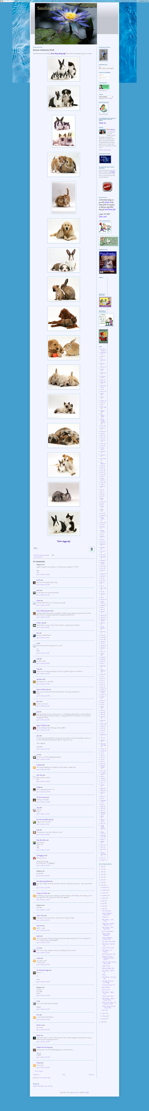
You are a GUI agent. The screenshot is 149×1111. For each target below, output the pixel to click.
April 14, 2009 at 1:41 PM (42, 824)
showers (102, 749)
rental (101, 715)
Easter (38, 557)
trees (101, 810)
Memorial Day (102, 620)
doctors (102, 474)
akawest (38, 936)
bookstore (102, 428)
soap (101, 759)
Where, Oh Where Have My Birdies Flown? (109, 963)
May (103, 906)
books (101, 426)
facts (101, 492)
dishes (101, 472)
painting (102, 657)
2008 (102, 1022)
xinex (37, 712)
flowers (102, 510)
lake (101, 592)
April (37, 633)
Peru (101, 664)
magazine (102, 605)
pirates (102, 674)
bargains (102, 401)
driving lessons (102, 479)
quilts (101, 701)
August (104, 898)
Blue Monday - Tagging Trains (108, 993)
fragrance (102, 515)
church (102, 444)
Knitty (38, 669)
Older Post (91, 1075)
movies (102, 637)
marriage (102, 612)
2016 (102, 867)
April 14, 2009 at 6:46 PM (43, 931)
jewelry (102, 576)
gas (101, 534)
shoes (101, 738)
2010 (102, 883)
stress (101, 783)
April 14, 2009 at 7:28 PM (43, 943)
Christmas (102, 440)
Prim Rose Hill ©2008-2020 (43, 820)
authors (102, 391)
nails (101, 644)
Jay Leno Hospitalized (107, 931)
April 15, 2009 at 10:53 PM (43, 1057)
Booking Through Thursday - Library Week (108, 1007)
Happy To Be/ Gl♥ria (41, 726)
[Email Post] (53, 555)
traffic (101, 806)
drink (101, 476)
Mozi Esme (39, 926)
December (104, 888)
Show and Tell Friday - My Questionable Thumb (109, 1003)
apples (101, 380)
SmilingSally (111, 130)
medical (102, 615)
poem (101, 679)
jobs (101, 578)
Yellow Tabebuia (106, 987)
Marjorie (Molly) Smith (42, 690)
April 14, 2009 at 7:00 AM (42, 628)
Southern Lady (40, 623)
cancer (101, 436)
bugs (101, 434)
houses (102, 568)
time (101, 804)
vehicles (102, 816)
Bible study (103, 407)
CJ (37, 643)
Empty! (104, 975)
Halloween (103, 557)
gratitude (102, 548)
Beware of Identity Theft (108, 968)
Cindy (37, 659)
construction (103, 459)
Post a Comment (39, 1071)
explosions (102, 486)
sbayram (77, 1093)
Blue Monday (102, 415)
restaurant (102, 720)
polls (101, 681)
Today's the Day (106, 966)
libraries (102, 600)
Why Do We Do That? (108, 948)
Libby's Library (40, 916)
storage (102, 779)
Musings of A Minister (41, 893)
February (104, 1016)
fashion (102, 502)
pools (101, 683)
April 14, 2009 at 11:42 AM (43, 770)
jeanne (37, 736)
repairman (102, 717)
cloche (101, 446)
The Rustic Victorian (41, 797)
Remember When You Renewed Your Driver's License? (108, 958)
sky (101, 753)
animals (102, 369)
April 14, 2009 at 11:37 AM (43, 759)
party (101, 661)
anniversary (103, 373)
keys (101, 586)
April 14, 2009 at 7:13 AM (42, 638)
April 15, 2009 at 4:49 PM (43, 1030)
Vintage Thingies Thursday (102, 827)
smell (101, 757)
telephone (102, 791)
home (101, 566)
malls (101, 609)
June (103, 903)
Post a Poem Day (106, 911)
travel (101, 808)
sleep (101, 755)
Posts (102, 75)
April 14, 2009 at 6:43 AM (43, 605)
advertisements (103, 353)
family (102, 498)
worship (102, 860)
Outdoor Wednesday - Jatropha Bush (107, 938)
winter (101, 847)
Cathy (37, 830)
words (101, 858)
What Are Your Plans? (108, 996)
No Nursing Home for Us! (108, 985)
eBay (101, 484)
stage (101, 777)
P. (36, 1001)
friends (102, 523)
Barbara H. (39, 1025)
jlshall (38, 590)
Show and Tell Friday (103, 744)
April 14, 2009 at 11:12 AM (42, 749)
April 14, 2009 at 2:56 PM (43, 866)
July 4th (102, 582)
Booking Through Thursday (102, 421)
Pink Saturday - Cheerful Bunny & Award (108, 999)
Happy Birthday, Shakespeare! (106, 934)
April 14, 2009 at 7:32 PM (43, 953)
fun (101, 525)
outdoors (102, 654)
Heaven (102, 560)
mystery (102, 642)
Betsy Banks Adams (41, 840)
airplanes (102, 364)
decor (101, 470)
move (101, 635)
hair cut (102, 555)
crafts (101, 466)
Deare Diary (39, 775)
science (101, 730)
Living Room (102, 602)
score (101, 732)
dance (101, 468)
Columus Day (102, 448)
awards (102, 394)
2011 (102, 880)
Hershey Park (102, 563)
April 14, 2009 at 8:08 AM (42, 664)
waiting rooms (102, 833)
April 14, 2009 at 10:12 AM (43, 706)
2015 (102, 869)
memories (102, 623)
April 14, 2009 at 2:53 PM (43, 850)
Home (63, 1075)
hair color (102, 551)
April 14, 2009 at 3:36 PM (43, 888)
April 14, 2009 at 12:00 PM (43, 782)
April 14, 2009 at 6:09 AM (42, 575)
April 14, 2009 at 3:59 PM (43, 900)
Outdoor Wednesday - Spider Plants (107, 914)
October (104, 893)
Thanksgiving (103, 801)
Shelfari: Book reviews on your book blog (42, 1086)
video (101, 823)
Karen (37, 1015)
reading (102, 707)
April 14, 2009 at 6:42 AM (43, 595)
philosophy (103, 666)
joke (41, 557)
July (103, 901)
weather (102, 839)
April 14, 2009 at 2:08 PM (43, 835)
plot (101, 676)
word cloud (103, 849)
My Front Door (106, 990)
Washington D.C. (103, 836)
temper (102, 796)
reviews (102, 724)
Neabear (38, 1035)
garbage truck (102, 531)
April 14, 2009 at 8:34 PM (43, 965)
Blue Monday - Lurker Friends (107, 920)
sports (101, 771)
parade (102, 659)
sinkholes (102, 751)
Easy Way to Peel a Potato (109, 942)
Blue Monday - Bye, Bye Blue (108, 945)
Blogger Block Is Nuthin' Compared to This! (108, 924)
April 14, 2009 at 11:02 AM (43, 730)
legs (101, 597)
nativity (102, 646)
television (102, 793)
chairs (101, 438)
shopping (102, 740)
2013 (102, 875)
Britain (102, 432)
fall (101, 496)
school (101, 728)
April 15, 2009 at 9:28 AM (43, 1020)
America (102, 367)
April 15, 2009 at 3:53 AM (43, 1009)
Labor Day (103, 588)
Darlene (38, 601)
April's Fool (105, 1010)
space (101, 762)
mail (101, 607)
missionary (103, 632)
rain (101, 705)
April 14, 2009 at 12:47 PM (43, 802)
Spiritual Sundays (102, 766)
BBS (101, 403)
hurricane (102, 570)
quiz (101, 703)
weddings (102, 841)
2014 (102, 872)
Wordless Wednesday (103, 853)
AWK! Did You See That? (108, 954)
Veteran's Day (102, 820)
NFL (101, 652)
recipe (101, 710)
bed (101, 405)
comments (102, 452)
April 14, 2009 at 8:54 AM (43, 684)
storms (102, 781)
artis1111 (38, 580)
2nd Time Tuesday (102, 350)
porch (101, 685)
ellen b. (38, 702)
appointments (103, 383)
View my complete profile (105, 150)
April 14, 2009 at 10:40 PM (43, 982)
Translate (110, 98)
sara (37, 755)
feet (101, 504)
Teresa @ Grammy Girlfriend (43, 881)
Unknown (38, 1063)
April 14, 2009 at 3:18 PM (42, 876)
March (104, 1014)
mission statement (102, 627)
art (101, 389)
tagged (101, 789)
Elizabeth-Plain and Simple (43, 1047)
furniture (102, 527)
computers (102, 455)
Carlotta (38, 958)
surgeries (102, 785)
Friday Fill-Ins (102, 518)
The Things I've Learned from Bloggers (107, 982)
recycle (101, 713)
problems (102, 697)
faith (101, 494)
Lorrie (38, 948)
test (101, 798)
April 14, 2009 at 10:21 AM (43, 720)
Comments (103, 78)
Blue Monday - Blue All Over (108, 971)
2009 (102, 885)
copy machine (102, 463)
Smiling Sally (50, 8)
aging (101, 356)
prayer (101, 687)
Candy (37, 808)
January (104, 1019)
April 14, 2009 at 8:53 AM (43, 674)
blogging (102, 411)
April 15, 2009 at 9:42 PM (43, 1042)
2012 (102, 877)
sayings (102, 726)
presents (102, 689)
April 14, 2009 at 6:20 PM (43, 920)
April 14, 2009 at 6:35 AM (43, 585)
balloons (102, 397)
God (101, 540)
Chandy (38, 787)
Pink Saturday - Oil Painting (107, 951)
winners (102, 845)
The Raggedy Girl (40, 856)
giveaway (102, 536)
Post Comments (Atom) (44, 1078)
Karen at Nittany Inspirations (43, 611)
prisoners (102, 695)
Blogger (87, 1093)
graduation (102, 544)
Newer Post (36, 1075)
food (101, 513)
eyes (101, 490)
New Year (102, 648)
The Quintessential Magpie (42, 970)
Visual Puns (105, 917)
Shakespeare (103, 734)
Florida (102, 506)
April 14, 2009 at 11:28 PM (43, 996)
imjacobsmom (39, 679)
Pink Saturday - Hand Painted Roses (107, 928)
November (104, 890)
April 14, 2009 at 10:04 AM (43, 696)
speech (101, 764)
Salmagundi (39, 765)
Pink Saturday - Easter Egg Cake (109, 978)
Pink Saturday (102, 670)
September (104, 896)
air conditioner (102, 359)
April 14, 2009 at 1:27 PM (42, 814)
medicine (102, 617)
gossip (101, 542)
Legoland (102, 594)
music (101, 639)
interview (102, 574)
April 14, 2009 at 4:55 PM (43, 910)
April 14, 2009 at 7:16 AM (42, 653)
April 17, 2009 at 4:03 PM (42, 1068)
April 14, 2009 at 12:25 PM (43, 792)
